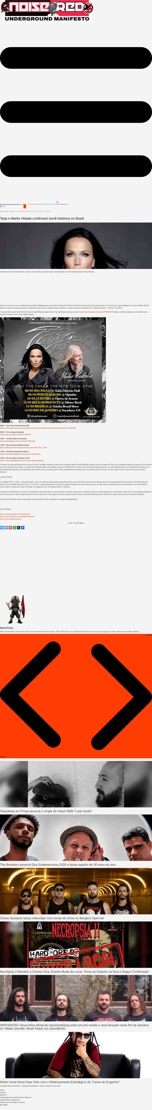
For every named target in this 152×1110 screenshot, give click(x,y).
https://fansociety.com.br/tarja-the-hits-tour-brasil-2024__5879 (23, 448)
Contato (3, 1092)
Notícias (3, 202)
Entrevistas (34, 202)
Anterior (3, 757)
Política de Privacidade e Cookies (12, 1102)
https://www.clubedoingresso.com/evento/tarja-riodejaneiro (22, 461)
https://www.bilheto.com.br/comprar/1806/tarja (17, 441)
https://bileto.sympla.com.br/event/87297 (15, 435)
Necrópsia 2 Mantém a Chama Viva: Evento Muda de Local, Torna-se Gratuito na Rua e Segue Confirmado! (74, 971)
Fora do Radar (48, 202)
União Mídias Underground (10, 1100)
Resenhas (23, 202)
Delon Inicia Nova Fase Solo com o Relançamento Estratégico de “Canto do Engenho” (60, 1082)
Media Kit (3, 1095)
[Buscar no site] (25, 206)
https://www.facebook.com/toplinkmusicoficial (17, 517)
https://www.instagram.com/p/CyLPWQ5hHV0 (96, 312)
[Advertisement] (76, 289)
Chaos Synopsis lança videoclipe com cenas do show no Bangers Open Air (52, 918)
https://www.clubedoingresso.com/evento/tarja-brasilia (20, 454)
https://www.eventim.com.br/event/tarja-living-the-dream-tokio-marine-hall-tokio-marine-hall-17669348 (38, 428)
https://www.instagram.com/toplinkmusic (15, 514)
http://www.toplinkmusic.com (10, 519)
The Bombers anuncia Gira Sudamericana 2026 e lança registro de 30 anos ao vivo (58, 864)
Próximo (149, 635)
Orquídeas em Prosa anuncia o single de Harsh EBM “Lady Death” (46, 811)
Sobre (2, 1090)
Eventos (13, 202)
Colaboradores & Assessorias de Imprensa (15, 1097)
